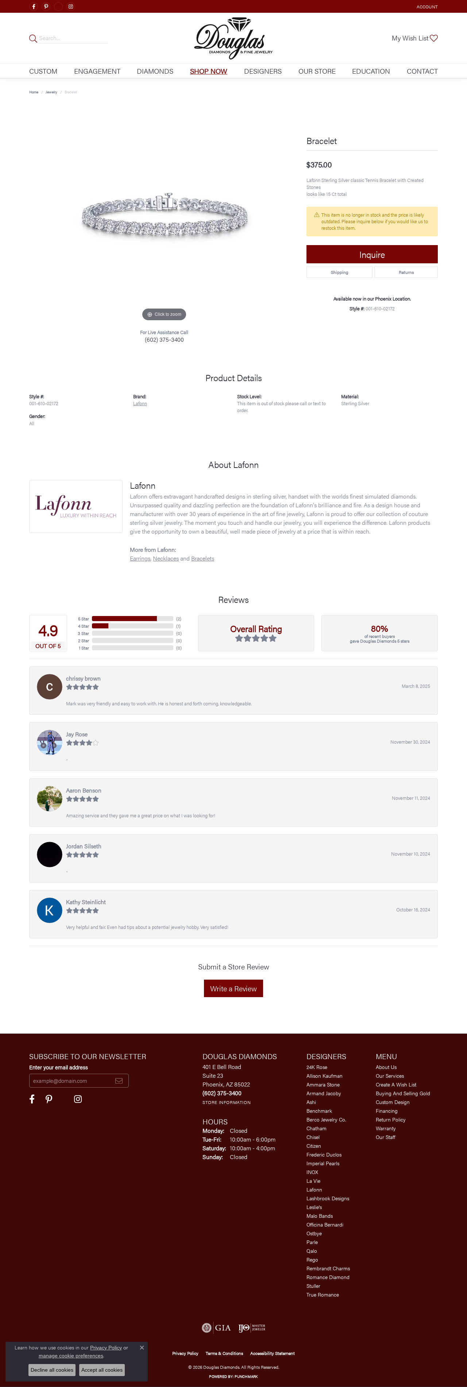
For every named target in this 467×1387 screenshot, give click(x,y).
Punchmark (246, 1376)
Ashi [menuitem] (311, 1101)
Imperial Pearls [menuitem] (322, 1163)
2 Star (83, 640)
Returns (406, 272)
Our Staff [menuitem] (385, 1136)
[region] (164, 213)
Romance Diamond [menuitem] (328, 1277)
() (178, 618)
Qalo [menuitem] (311, 1250)
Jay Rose (77, 734)
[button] (426, 6)
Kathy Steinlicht (86, 902)
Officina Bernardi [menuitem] (324, 1224)
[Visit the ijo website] (252, 1328)
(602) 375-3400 (164, 339)
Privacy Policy (185, 1353)
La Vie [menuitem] (313, 1180)
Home (33, 91)
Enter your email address (58, 1067)
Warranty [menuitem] (386, 1128)
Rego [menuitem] (312, 1259)
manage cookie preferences (71, 1356)
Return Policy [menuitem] (391, 1119)
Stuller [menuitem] (313, 1285)
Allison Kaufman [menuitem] (324, 1075)
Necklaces (166, 558)
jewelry (51, 91)
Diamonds (155, 71)
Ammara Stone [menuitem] (323, 1084)
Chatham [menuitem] (316, 1128)
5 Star (83, 618)
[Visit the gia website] (216, 1328)
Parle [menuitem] (312, 1241)
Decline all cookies (52, 1370)
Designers (263, 71)
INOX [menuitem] (312, 1171)
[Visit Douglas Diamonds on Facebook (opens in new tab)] (33, 6)
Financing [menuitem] (387, 1110)
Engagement (97, 71)
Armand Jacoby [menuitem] (323, 1093)
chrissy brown (83, 678)
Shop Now (208, 71)
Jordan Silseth (83, 846)
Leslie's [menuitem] (314, 1206)
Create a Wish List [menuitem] (396, 1084)
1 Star (84, 647)
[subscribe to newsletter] (118, 1080)
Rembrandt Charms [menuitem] (328, 1268)
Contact (422, 71)
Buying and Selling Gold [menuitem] (403, 1093)
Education (371, 71)
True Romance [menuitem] (322, 1294)
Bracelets (202, 558)
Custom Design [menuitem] (393, 1101)
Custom (43, 71)
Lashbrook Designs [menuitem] (327, 1198)
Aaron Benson (83, 790)
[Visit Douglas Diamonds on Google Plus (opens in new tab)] (58, 6)
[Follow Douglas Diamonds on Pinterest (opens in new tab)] (46, 6)
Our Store (317, 71)
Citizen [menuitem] (313, 1145)
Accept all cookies (102, 1370)
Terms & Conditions (224, 1353)
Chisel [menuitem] (313, 1136)
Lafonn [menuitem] (314, 1189)
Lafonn (140, 403)
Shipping (339, 272)
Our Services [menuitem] (390, 1075)
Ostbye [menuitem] (314, 1233)
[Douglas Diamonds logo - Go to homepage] (233, 38)
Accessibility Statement (272, 1353)
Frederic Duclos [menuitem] (323, 1154)
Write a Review (233, 988)
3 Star (83, 633)
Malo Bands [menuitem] (319, 1215)
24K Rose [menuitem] (316, 1066)
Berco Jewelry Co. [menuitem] (326, 1119)
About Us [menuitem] (386, 1066)
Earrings (140, 558)
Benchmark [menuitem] (319, 1110)
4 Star (83, 626)
